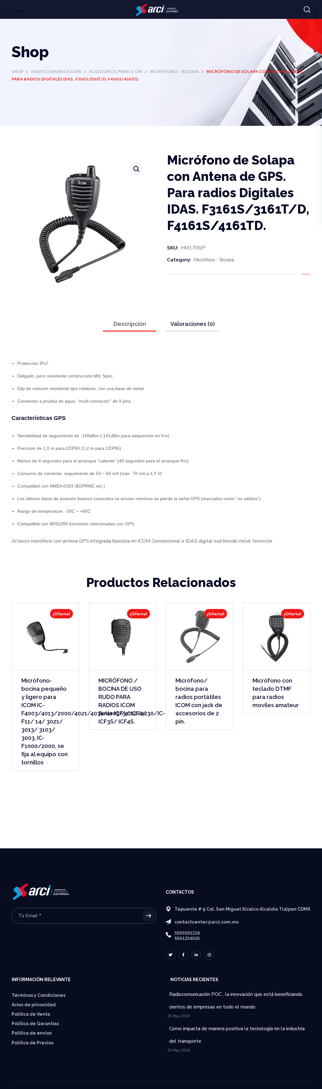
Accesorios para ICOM (115, 72)
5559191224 (187, 933)
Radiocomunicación (56, 72)
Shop (18, 72)
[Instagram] (209, 955)
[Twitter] (170, 955)
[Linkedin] (196, 955)
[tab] (129, 324)
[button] (307, 9)
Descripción (130, 324)
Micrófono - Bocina (174, 72)
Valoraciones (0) (192, 324)
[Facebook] (183, 955)
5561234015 (187, 938)
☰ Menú (15, 11)
